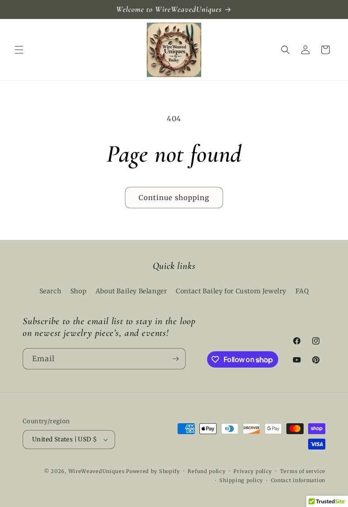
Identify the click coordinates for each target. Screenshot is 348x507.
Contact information (298, 480)
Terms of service (302, 471)
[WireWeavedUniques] (174, 49)
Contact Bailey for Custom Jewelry (231, 291)
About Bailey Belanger (131, 291)
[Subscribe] (175, 358)
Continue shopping (174, 197)
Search (50, 291)
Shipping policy (241, 480)
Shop (78, 291)
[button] (19, 50)
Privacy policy (252, 471)
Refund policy (206, 471)
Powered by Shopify (153, 471)
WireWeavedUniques (96, 471)
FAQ (302, 291)
